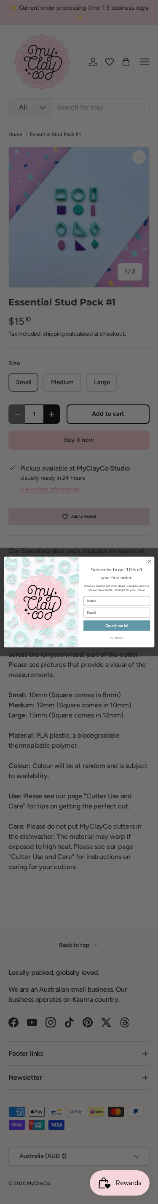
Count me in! (116, 625)
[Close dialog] (149, 561)
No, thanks (116, 638)
